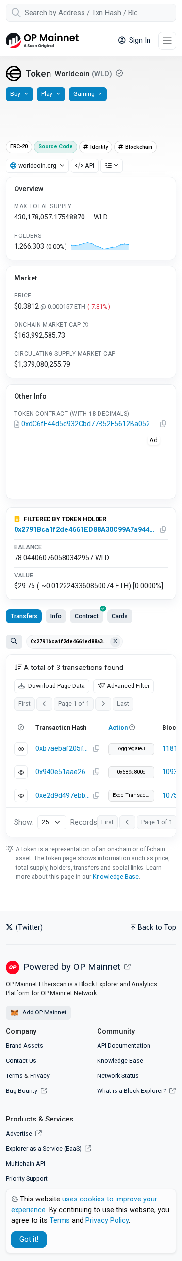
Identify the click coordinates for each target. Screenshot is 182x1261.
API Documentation (123, 1045)
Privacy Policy (107, 1220)
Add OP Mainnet (43, 1012)
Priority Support (27, 1178)
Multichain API (25, 1163)
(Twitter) (28, 927)
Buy (15, 93)
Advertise (19, 1133)
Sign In (138, 40)
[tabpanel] (91, 745)
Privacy (40, 1075)
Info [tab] (56, 616)
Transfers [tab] (24, 616)
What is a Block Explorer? (132, 1090)
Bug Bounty (21, 1090)
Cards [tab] (120, 616)
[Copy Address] (163, 424)
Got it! (28, 1239)
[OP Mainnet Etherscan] (42, 41)
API (89, 165)
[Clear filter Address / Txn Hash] (115, 642)
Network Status (118, 1075)
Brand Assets (24, 1045)
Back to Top (157, 927)
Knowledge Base (116, 876)
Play (46, 93)
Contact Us (21, 1060)
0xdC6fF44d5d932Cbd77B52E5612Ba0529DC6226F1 (89, 424)
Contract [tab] (87, 616)
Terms (14, 1075)
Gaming (84, 93)
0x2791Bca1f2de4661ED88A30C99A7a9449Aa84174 (84, 530)
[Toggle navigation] (167, 41)
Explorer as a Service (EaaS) (44, 1148)
